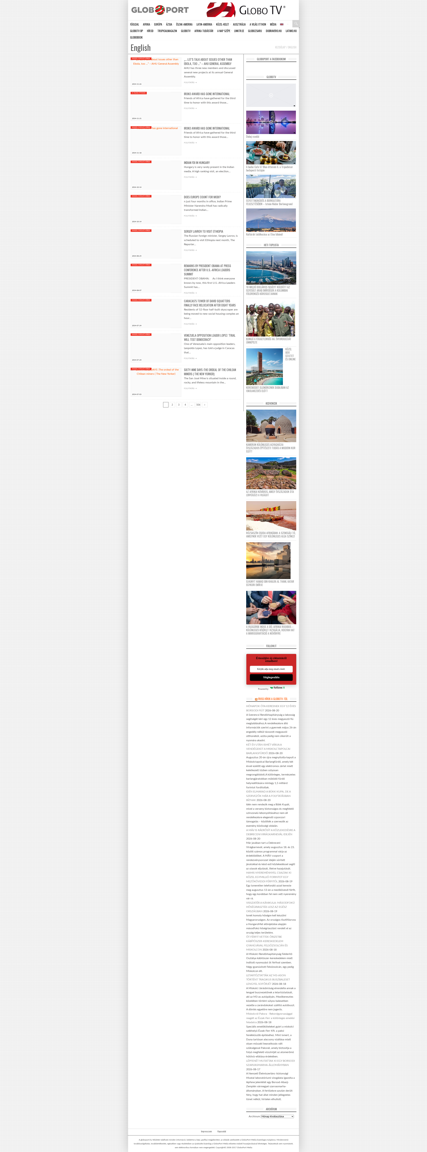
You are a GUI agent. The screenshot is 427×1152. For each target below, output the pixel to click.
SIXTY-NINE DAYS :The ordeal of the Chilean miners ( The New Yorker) (210, 372)
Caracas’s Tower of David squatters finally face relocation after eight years (210, 303)
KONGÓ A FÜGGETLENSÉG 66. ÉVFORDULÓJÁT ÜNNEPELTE (268, 340)
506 (198, 405)
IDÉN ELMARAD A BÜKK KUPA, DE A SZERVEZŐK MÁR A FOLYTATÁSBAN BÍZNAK (268, 795)
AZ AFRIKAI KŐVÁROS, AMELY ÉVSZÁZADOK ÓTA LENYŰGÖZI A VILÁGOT (270, 493)
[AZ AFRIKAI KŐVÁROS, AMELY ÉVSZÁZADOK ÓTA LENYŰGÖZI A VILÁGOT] (272, 473)
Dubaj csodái (252, 137)
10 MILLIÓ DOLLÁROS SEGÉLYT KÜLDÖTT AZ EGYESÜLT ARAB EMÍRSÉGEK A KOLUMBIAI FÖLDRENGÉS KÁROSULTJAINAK (268, 290)
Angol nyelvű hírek (141, 58)
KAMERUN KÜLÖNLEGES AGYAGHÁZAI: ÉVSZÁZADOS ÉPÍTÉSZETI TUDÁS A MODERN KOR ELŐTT (270, 448)
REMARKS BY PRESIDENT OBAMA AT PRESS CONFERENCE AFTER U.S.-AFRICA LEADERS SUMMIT (207, 270)
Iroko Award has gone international (207, 94)
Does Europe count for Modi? (202, 197)
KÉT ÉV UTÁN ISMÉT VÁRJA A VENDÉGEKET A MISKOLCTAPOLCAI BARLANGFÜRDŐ (268, 749)
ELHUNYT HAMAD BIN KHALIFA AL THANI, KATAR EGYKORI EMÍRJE (270, 583)
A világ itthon (138, 93)
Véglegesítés (271, 677)
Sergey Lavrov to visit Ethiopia (203, 231)
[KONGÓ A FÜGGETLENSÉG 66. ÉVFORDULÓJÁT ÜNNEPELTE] (272, 318)
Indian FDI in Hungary (197, 162)
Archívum (254, 1116)
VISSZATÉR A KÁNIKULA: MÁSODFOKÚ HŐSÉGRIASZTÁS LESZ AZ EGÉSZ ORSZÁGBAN (270, 907)
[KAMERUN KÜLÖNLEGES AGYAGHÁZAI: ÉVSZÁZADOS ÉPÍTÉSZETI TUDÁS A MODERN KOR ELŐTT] (272, 425)
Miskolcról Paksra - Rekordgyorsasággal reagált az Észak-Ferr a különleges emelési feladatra (270, 1018)
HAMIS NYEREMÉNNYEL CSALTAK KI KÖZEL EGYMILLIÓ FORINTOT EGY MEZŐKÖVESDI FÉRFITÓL (268, 877)
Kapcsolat (222, 1131)
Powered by (263, 689)
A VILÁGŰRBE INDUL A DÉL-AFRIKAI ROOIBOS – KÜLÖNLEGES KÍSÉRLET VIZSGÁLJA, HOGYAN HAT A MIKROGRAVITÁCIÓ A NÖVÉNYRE (270, 630)
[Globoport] (160, 10)
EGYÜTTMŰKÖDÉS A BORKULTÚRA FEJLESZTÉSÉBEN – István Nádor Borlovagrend (269, 202)
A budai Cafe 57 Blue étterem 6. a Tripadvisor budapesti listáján (269, 168)
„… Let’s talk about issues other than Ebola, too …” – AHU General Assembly (208, 61)
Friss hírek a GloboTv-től (273, 699)
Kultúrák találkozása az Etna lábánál (264, 234)
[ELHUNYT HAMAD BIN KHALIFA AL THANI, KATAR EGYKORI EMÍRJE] (269, 560)
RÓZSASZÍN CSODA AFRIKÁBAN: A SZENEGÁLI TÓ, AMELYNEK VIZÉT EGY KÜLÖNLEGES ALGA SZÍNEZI (271, 534)
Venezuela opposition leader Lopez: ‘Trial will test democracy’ (210, 337)
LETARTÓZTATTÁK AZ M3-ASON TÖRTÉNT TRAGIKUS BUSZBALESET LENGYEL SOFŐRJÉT (268, 979)
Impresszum (206, 1131)
